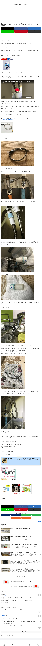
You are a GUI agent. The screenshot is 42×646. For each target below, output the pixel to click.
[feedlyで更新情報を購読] (31, 515)
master (3, 615)
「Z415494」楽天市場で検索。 (7, 119)
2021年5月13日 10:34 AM (5, 595)
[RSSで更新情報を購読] (21, 518)
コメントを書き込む (21, 632)
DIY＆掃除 (3, 498)
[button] (34, 31)
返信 (39, 612)
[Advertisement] (21, 16)
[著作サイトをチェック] (11, 515)
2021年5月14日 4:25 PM (6, 616)
